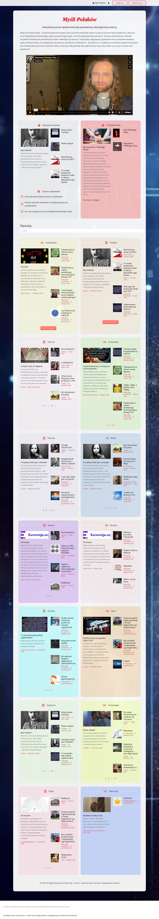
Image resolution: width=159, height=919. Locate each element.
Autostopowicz (67, 349)
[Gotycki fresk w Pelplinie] (34, 355)
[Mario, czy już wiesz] (117, 580)
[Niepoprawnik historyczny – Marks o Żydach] (55, 462)
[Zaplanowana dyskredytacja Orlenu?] (117, 307)
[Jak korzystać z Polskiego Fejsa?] (97, 136)
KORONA (127, 798)
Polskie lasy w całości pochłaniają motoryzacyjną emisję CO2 (67, 272)
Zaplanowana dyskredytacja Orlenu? (129, 306)
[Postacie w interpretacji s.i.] (117, 768)
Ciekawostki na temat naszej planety (68, 252)
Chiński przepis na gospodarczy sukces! (130, 351)
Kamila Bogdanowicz (28, 842)
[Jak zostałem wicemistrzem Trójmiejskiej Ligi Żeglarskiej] (117, 643)
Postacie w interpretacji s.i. (130, 766)
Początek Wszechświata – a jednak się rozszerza (130, 716)
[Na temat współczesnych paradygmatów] (55, 495)
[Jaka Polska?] (34, 138)
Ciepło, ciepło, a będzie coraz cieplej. (130, 387)
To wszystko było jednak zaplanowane (32, 636)
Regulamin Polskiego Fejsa (130, 144)
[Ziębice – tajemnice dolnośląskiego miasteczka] (55, 567)
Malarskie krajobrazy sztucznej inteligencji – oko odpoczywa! (130, 749)
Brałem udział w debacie (130, 551)
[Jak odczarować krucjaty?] (55, 395)
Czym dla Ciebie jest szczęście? (68, 478)
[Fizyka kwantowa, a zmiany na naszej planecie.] (97, 355)
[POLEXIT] (34, 255)
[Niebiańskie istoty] (55, 858)
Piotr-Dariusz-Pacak (66, 467)
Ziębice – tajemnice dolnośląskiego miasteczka (68, 568)
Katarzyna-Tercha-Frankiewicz (130, 483)
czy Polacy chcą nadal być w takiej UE (68, 313)
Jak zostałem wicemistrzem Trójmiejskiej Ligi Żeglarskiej (130, 644)
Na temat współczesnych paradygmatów (68, 494)
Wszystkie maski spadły (68, 641)
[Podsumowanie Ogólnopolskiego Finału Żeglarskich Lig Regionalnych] (117, 621)
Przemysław (65, 682)
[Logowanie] (108, 3)
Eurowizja (25, 542)
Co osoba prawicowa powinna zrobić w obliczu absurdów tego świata (68, 176)
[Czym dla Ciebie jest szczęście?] (55, 480)
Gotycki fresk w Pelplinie (31, 366)
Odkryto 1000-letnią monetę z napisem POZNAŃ (68, 549)
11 (52, 406)
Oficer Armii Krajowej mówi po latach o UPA (68, 378)
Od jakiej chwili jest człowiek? (34, 462)
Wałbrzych (65, 582)
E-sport (126, 661)
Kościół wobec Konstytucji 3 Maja (129, 461)
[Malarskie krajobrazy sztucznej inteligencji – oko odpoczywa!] (117, 747)
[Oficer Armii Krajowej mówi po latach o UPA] (55, 379)
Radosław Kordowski (65, 258)
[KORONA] (117, 801)
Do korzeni (25, 815)
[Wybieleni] (117, 568)
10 (52, 771)
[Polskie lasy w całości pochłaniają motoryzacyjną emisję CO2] (55, 270)
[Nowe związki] (55, 146)
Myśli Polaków (100, 3)
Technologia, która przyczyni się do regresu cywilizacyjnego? (68, 294)
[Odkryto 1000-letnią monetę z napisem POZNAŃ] (55, 549)
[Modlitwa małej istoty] (117, 480)
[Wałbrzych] (55, 586)
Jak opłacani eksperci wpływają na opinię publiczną (68, 660)
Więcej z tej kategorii (48, 328)
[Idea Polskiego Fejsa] (117, 133)
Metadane (128, 730)
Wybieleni (127, 566)
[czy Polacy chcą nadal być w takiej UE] (55, 313)
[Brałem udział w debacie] (117, 553)
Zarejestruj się (137, 3)
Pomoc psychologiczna (68, 677)
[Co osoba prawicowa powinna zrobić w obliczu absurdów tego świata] (55, 173)
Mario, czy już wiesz (129, 580)
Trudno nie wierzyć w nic (129, 493)
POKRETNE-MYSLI (129, 801)
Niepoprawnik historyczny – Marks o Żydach (68, 461)
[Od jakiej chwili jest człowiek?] (34, 451)
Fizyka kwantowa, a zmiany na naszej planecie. (96, 367)
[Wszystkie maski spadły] (55, 643)
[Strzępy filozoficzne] (55, 448)
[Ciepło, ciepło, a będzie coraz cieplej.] (117, 388)
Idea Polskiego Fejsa (129, 131)
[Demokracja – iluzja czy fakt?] (55, 160)
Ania (62, 860)
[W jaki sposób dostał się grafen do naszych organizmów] (55, 621)
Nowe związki (67, 143)
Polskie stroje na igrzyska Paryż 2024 (94, 639)
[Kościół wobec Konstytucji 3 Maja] (117, 462)
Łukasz (85, 291)
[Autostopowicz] (55, 352)
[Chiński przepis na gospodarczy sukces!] (117, 352)
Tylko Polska (25, 293)
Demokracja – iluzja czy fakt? (67, 158)
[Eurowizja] (34, 535)
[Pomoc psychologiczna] (55, 679)
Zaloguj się (120, 3)
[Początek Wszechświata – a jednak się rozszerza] (117, 715)
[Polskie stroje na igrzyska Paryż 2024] (97, 625)
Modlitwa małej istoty (130, 478)
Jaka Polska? (26, 150)
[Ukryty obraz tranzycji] (55, 133)
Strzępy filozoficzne (66, 446)
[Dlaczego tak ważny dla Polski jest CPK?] (117, 289)
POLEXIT (25, 267)
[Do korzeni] (34, 804)
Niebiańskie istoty (66, 855)
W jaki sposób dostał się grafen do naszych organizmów (67, 623)
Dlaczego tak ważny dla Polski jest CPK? (130, 288)
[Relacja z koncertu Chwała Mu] (117, 535)
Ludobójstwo (67, 362)
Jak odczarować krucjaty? (68, 393)
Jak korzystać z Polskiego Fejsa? (94, 148)
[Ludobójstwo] (55, 365)
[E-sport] (117, 664)
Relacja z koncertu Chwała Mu (128, 534)
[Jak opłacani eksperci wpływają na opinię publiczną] (55, 659)
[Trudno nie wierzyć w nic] (117, 495)
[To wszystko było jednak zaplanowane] (34, 624)
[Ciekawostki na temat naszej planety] (55, 252)
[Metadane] (117, 734)
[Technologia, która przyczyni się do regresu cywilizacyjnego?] (55, 293)
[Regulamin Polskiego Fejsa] (117, 146)
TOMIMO (64, 729)
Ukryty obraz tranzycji (66, 131)
